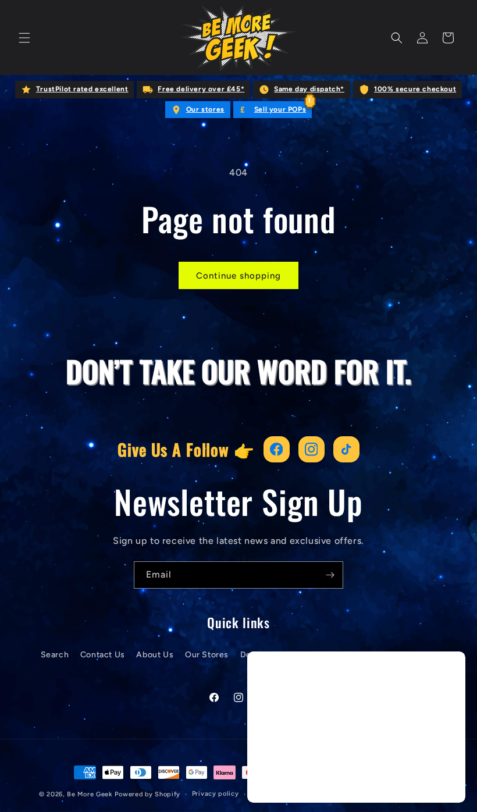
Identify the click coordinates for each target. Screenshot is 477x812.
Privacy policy (215, 793)
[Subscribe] (330, 575)
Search (55, 655)
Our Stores (207, 655)
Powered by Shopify (147, 794)
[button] (24, 38)
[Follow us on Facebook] (277, 449)
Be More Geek (89, 794)
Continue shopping (238, 275)
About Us (154, 655)
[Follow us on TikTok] (346, 449)
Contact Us (102, 655)
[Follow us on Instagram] (311, 449)
